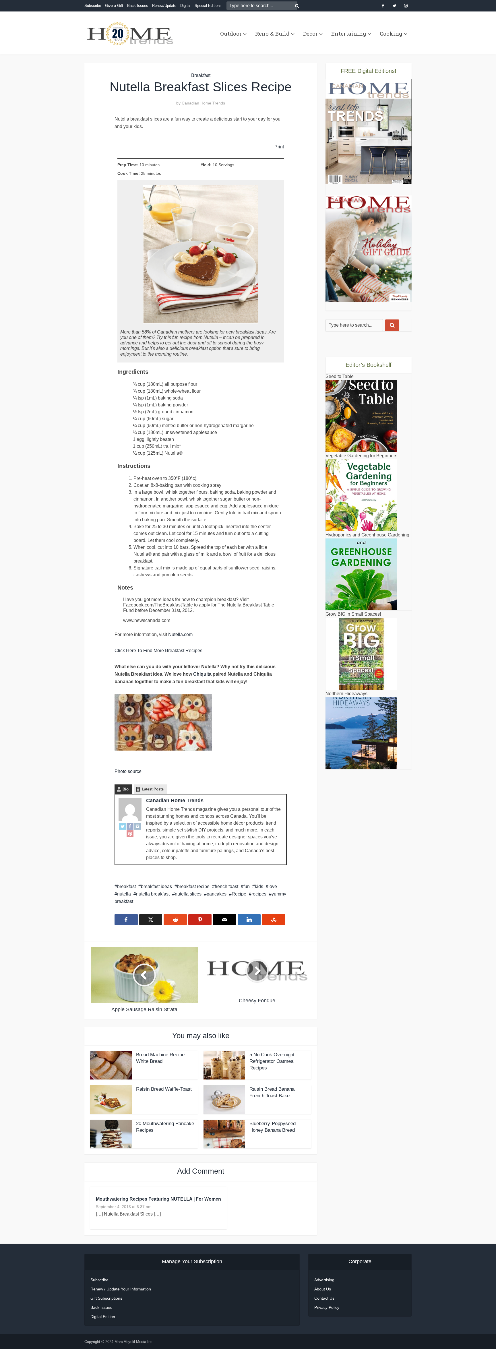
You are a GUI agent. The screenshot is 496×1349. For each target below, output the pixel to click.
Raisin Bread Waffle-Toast (164, 1089)
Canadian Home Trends (203, 103)
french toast (226, 886)
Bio (126, 789)
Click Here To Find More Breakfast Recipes (158, 650)
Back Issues (137, 5)
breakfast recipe (193, 886)
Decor (310, 33)
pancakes (216, 893)
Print (279, 146)
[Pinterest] (130, 833)
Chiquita (202, 674)
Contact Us (324, 1298)
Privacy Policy (326, 1307)
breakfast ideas (156, 886)
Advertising (324, 1280)
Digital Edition (102, 1316)
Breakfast (200, 75)
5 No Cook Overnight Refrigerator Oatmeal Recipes (271, 1061)
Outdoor (231, 33)
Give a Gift (114, 5)
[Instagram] (137, 826)
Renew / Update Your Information (120, 1289)
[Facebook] (130, 826)
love (272, 886)
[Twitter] (122, 826)
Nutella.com (180, 634)
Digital (185, 5)
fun (246, 886)
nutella (124, 893)
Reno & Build (272, 33)
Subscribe (92, 5)
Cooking (391, 33)
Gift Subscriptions (106, 1298)
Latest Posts (153, 789)
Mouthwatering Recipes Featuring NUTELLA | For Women (158, 1199)
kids (259, 886)
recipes (258, 893)
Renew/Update (164, 5)
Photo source (128, 771)
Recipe (239, 893)
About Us (322, 1289)
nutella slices (188, 893)
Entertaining (348, 33)
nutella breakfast (153, 893)
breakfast (126, 886)
